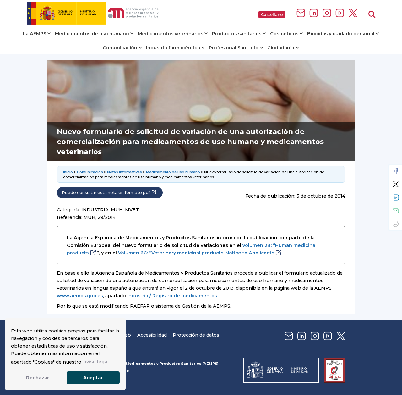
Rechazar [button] (37, 378)
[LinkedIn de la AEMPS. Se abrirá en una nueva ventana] (314, 13)
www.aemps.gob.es (80, 295)
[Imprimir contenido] (395, 224)
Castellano (272, 14)
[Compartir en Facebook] (395, 171)
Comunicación (120, 48)
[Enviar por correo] (395, 210)
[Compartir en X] (395, 184)
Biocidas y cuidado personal (340, 33)
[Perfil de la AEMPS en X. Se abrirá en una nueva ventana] (353, 13)
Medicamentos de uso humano (92, 33)
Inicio (68, 172)
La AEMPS (34, 33)
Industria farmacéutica (173, 48)
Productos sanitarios (236, 33)
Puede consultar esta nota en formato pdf (106, 192)
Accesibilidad (152, 335)
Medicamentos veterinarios (170, 33)
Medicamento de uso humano (173, 172)
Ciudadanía (280, 48)
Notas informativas (124, 172)
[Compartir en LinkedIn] (395, 197)
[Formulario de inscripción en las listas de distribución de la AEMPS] (301, 13)
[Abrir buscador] (371, 14)
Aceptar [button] (93, 378)
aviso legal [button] (96, 361)
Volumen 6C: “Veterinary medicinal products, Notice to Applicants (196, 253)
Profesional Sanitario (233, 48)
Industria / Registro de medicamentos (172, 295)
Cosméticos (284, 33)
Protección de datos (196, 335)
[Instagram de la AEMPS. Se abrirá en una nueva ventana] (327, 13)
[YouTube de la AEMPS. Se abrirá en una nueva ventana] (340, 13)
